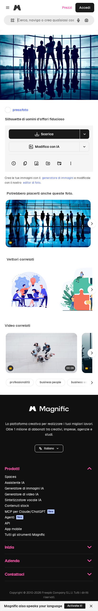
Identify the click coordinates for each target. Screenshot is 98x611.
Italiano (49, 448)
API (7, 523)
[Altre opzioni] (70, 163)
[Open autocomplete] (10, 20)
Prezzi (67, 7)
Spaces (10, 477)
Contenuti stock (17, 506)
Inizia (9, 547)
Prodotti (12, 468)
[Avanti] (92, 223)
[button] (49, 448)
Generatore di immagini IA (24, 488)
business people (50, 382)
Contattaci (14, 574)
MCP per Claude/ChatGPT (29, 511)
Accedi (84, 7)
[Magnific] (49, 410)
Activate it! (74, 606)
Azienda (12, 560)
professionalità (20, 382)
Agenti (13, 517)
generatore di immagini (58, 178)
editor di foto (31, 183)
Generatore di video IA (22, 494)
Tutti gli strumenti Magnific (25, 534)
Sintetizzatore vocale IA (23, 500)
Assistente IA (14, 482)
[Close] (91, 606)
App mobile (13, 529)
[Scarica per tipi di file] (84, 134)
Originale (31, 40)
